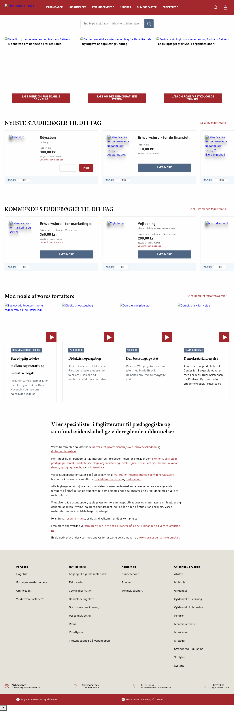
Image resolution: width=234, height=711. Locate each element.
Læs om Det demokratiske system (117, 98)
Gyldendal (180, 590)
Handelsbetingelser (81, 599)
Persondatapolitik (80, 615)
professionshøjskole (120, 447)
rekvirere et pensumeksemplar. (159, 537)
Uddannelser (77, 7)
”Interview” (133, 479)
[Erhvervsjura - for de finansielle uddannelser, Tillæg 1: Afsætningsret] (119, 152)
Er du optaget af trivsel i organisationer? (187, 44)
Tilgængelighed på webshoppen (89, 640)
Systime (179, 665)
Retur (72, 624)
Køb (86, 167)
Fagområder (54, 7)
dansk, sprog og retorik (66, 467)
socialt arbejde (147, 463)
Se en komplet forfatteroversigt (207, 296)
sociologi (93, 463)
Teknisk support (132, 590)
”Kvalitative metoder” (108, 479)
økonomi (157, 458)
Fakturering (76, 582)
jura (134, 463)
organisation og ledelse (115, 463)
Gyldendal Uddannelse (188, 607)
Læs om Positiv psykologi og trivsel (193, 98)
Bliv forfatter (147, 7)
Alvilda (178, 574)
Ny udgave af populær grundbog (104, 44)
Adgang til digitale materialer (88, 574)
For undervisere (103, 7)
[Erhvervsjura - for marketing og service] (21, 238)
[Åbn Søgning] (216, 7)
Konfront (179, 615)
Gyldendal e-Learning (188, 599)
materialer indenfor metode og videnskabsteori (144, 475)
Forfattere (170, 7)
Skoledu (179, 640)
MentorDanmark (184, 624)
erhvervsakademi (146, 447)
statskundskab (76, 463)
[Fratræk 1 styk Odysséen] (62, 167)
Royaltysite (76, 632)
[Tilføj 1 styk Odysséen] (73, 167)
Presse (126, 582)
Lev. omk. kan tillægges (51, 160)
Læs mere (174, 169)
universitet (99, 447)
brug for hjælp (76, 518)
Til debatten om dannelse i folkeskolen (34, 44)
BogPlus (21, 574)
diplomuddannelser (63, 451)
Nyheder (125, 7)
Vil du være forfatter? (30, 599)
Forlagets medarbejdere (31, 582)
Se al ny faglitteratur (213, 123)
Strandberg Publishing (188, 649)
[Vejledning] (119, 238)
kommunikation (168, 463)
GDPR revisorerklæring (84, 607)
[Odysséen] (21, 152)
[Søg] (149, 23)
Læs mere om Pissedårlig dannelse (41, 98)
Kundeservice (130, 574)
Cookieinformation (80, 590)
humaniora (97, 467)
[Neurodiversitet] (217, 238)
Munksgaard (182, 632)
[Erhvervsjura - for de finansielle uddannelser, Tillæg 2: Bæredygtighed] (217, 152)
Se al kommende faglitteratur (208, 209)
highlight (180, 582)
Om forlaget (23, 590)
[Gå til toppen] (3, 708)
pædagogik (58, 463)
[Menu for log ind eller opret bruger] (225, 7)
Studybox (180, 657)
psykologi (171, 458)
